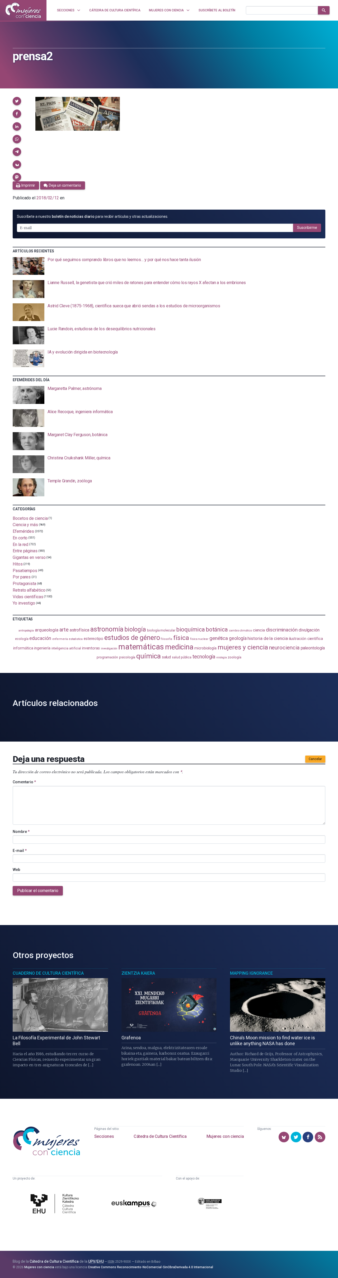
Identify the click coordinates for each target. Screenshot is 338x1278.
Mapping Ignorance (251, 973)
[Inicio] (23, 10)
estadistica (76, 639)
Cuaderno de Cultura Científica (48, 973)
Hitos (18, 564)
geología (237, 638)
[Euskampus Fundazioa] (134, 1204)
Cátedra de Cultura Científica (160, 1136)
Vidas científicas (28, 596)
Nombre (21, 831)
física (181, 638)
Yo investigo (24, 603)
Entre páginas (25, 550)
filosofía (166, 639)
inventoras (91, 648)
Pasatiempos (25, 570)
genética (218, 638)
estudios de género (132, 638)
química (148, 656)
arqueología (46, 630)
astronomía (106, 629)
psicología (127, 657)
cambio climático (240, 630)
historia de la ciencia (267, 638)
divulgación (309, 630)
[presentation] (169, 266)
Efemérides (23, 531)
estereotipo (93, 638)
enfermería (60, 639)
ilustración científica (306, 638)
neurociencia (284, 647)
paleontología (313, 648)
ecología (21, 639)
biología (135, 629)
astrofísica (79, 630)
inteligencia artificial (66, 648)
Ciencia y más (25, 524)
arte (64, 630)
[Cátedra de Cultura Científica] (56, 1204)
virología (221, 657)
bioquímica (190, 629)
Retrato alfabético (29, 590)
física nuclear (199, 639)
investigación (109, 648)
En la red (20, 544)
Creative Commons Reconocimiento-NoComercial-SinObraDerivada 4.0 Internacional (150, 1267)
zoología (234, 657)
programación (107, 657)
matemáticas (141, 646)
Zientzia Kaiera (138, 973)
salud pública (181, 657)
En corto (20, 537)
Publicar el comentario (37, 890)
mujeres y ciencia (243, 647)
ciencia (259, 630)
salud (166, 657)
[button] (17, 101)
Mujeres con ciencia (225, 1136)
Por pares (22, 576)
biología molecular (161, 630)
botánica (217, 629)
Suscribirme (307, 227)
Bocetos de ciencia (30, 518)
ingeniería (42, 648)
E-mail (20, 850)
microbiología (205, 648)
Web (16, 869)
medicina (179, 647)
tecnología (204, 657)
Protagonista (24, 583)
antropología (26, 630)
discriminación (282, 630)
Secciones (104, 1136)
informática (23, 648)
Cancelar (315, 759)
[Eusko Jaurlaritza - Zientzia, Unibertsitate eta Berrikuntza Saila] (210, 1204)
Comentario (24, 782)
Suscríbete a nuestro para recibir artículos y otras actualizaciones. (92, 216)
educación (40, 638)
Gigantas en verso (29, 557)
